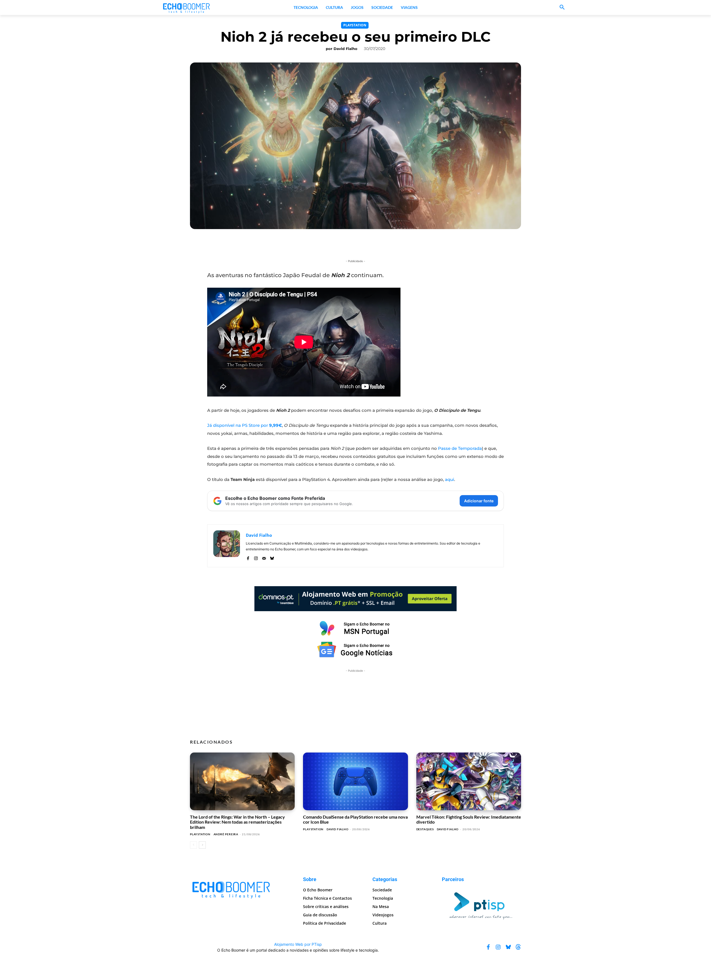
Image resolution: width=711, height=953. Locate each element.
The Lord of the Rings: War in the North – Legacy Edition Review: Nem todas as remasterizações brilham (237, 822)
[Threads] (518, 947)
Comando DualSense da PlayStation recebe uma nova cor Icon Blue (355, 819)
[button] (562, 7)
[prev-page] (193, 845)
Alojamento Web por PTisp (298, 944)
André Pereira (226, 834)
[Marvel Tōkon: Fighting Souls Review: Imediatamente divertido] (468, 781)
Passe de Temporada (460, 448)
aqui (449, 479)
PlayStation (354, 25)
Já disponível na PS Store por (244, 425)
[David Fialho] (226, 545)
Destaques (425, 829)
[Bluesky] (272, 557)
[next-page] (202, 845)
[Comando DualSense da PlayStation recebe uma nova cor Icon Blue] (355, 781)
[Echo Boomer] (186, 7)
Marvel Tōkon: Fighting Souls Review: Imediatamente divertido (468, 819)
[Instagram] (256, 557)
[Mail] (264, 557)
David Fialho (345, 48)
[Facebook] (248, 557)
